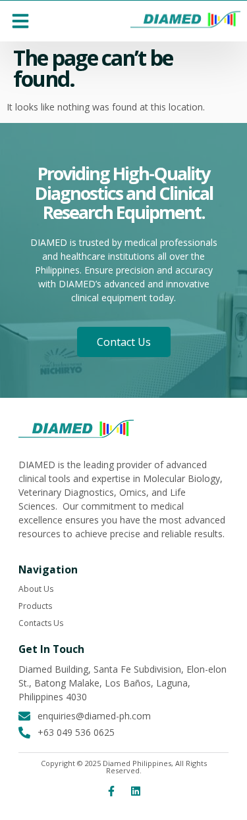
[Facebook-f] (111, 791)
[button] (20, 21)
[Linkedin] (135, 791)
